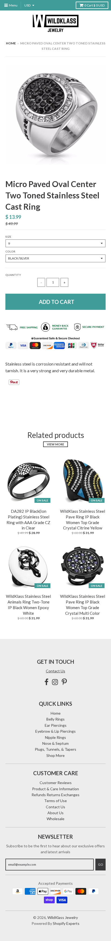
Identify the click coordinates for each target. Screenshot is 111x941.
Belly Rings (55, 719)
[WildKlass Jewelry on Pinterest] (64, 682)
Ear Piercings (56, 725)
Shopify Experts (66, 923)
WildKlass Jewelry (62, 917)
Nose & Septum (55, 743)
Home (11, 43)
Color (10, 251)
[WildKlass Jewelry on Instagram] (55, 682)
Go (100, 864)
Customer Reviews (56, 782)
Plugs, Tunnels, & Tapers (55, 749)
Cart (94, 5)
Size (8, 236)
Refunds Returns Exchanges (55, 794)
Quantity (13, 274)
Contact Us (55, 671)
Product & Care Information (55, 788)
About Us (55, 812)
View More (55, 444)
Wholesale (55, 818)
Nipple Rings (55, 737)
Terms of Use (55, 800)
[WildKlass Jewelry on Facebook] (46, 682)
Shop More (55, 755)
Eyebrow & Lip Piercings (55, 731)
